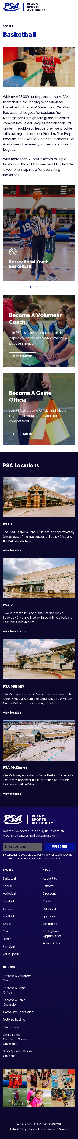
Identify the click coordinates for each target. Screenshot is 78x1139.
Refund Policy (52, 943)
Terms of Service (58, 1129)
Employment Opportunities (52, 934)
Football (8, 916)
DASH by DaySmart (15, 1019)
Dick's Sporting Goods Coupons (17, 1054)
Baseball (8, 901)
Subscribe (60, 846)
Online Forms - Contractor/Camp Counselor (15, 1040)
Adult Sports (11, 954)
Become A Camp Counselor (14, 1002)
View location (12, 550)
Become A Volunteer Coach (17, 978)
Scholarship (50, 924)
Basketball (9, 878)
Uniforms (49, 886)
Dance (7, 939)
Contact (48, 901)
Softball (8, 909)
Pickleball (9, 946)
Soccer (7, 886)
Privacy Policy (49, 855)
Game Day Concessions (18, 1012)
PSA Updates (11, 1027)
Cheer (7, 924)
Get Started (22, 356)
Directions (49, 893)
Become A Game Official (14, 990)
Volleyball (9, 893)
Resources (50, 909)
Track (6, 931)
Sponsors (49, 916)
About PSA (50, 878)
